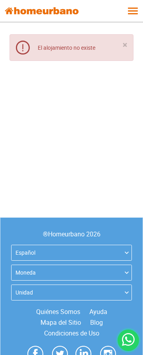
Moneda (25, 272)
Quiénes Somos (58, 311)
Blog (96, 322)
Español (25, 252)
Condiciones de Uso (71, 333)
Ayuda (98, 311)
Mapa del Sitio (61, 322)
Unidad (24, 292)
